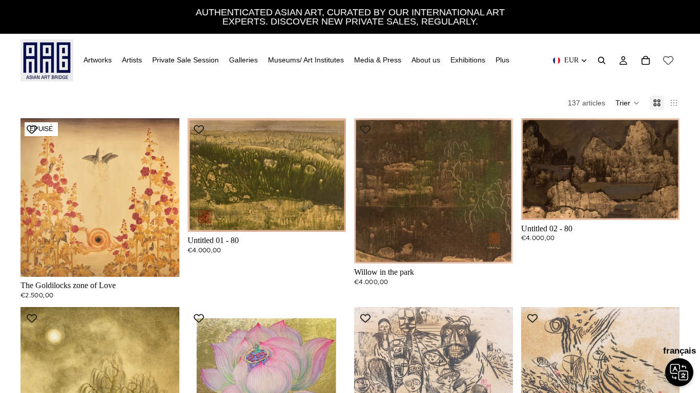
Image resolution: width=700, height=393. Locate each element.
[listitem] (502, 60)
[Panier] (645, 60)
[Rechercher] (601, 60)
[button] (627, 103)
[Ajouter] (330, 216)
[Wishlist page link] (668, 60)
